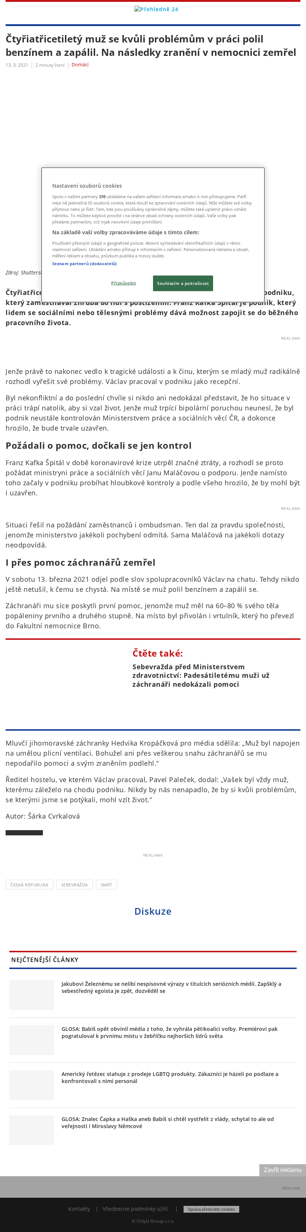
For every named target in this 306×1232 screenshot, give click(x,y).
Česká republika (29, 885)
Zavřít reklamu (283, 1170)
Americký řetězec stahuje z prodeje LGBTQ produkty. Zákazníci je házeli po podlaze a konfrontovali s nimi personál (170, 1077)
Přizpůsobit (123, 283)
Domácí (80, 65)
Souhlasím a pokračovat (183, 283)
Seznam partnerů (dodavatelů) (84, 263)
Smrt (106, 885)
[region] (153, 235)
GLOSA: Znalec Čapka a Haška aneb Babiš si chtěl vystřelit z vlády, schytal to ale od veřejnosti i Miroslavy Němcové (168, 1122)
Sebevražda (74, 885)
